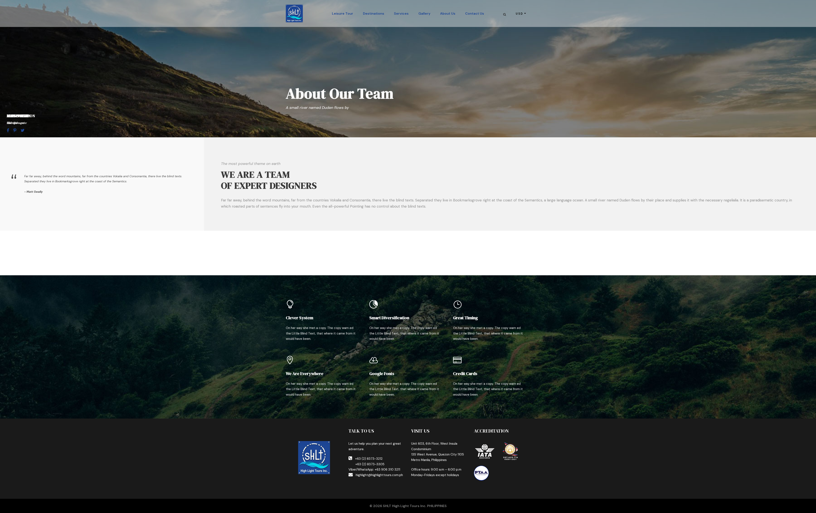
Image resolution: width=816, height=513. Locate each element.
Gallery (424, 13)
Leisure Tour (342, 13)
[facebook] (8, 130)
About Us (447, 13)
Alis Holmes (19, 115)
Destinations (373, 13)
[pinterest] (14, 130)
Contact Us (474, 13)
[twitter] (22, 130)
